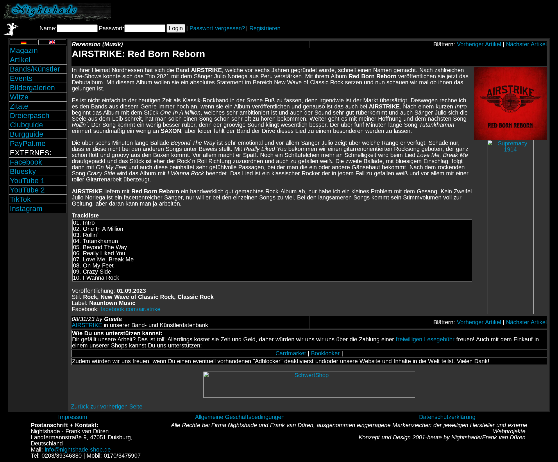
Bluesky (23, 171)
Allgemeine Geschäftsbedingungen (240, 417)
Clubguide (26, 125)
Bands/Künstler (35, 69)
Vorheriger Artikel (479, 44)
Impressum (72, 417)
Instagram (26, 208)
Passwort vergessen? (217, 28)
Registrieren (264, 28)
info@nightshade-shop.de (78, 449)
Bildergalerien (32, 87)
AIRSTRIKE (87, 325)
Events (21, 78)
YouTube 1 (27, 180)
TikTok (20, 199)
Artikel (20, 60)
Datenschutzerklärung (447, 417)
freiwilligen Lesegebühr (425, 339)
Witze (19, 97)
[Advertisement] (487, 12)
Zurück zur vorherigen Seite (106, 406)
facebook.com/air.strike (130, 309)
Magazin (24, 50)
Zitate (19, 106)
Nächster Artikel (526, 44)
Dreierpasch (29, 115)
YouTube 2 (27, 190)
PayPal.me (28, 143)
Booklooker (325, 353)
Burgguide (26, 134)
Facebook (26, 162)
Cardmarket (291, 353)
